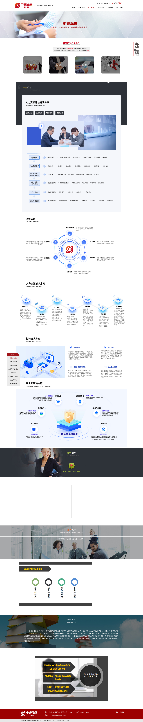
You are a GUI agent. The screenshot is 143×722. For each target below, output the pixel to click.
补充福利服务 (13, 383)
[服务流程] (84, 73)
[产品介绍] (32, 73)
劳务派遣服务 (13, 361)
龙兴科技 (67, 720)
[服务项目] (110, 73)
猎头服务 (13, 372)
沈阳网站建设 (60, 720)
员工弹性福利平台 (13, 369)
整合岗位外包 (13, 358)
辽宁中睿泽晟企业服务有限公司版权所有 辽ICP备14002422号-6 (36, 720)
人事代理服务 (13, 365)
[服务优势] (58, 73)
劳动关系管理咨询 (13, 376)
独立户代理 (13, 380)
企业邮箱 (121, 712)
